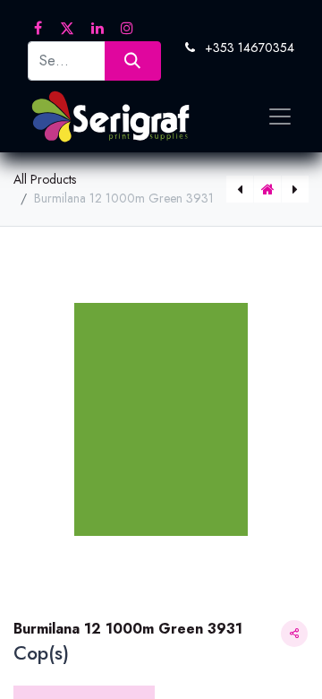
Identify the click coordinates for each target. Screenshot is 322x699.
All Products (44, 179)
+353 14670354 (249, 47)
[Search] (133, 60)
